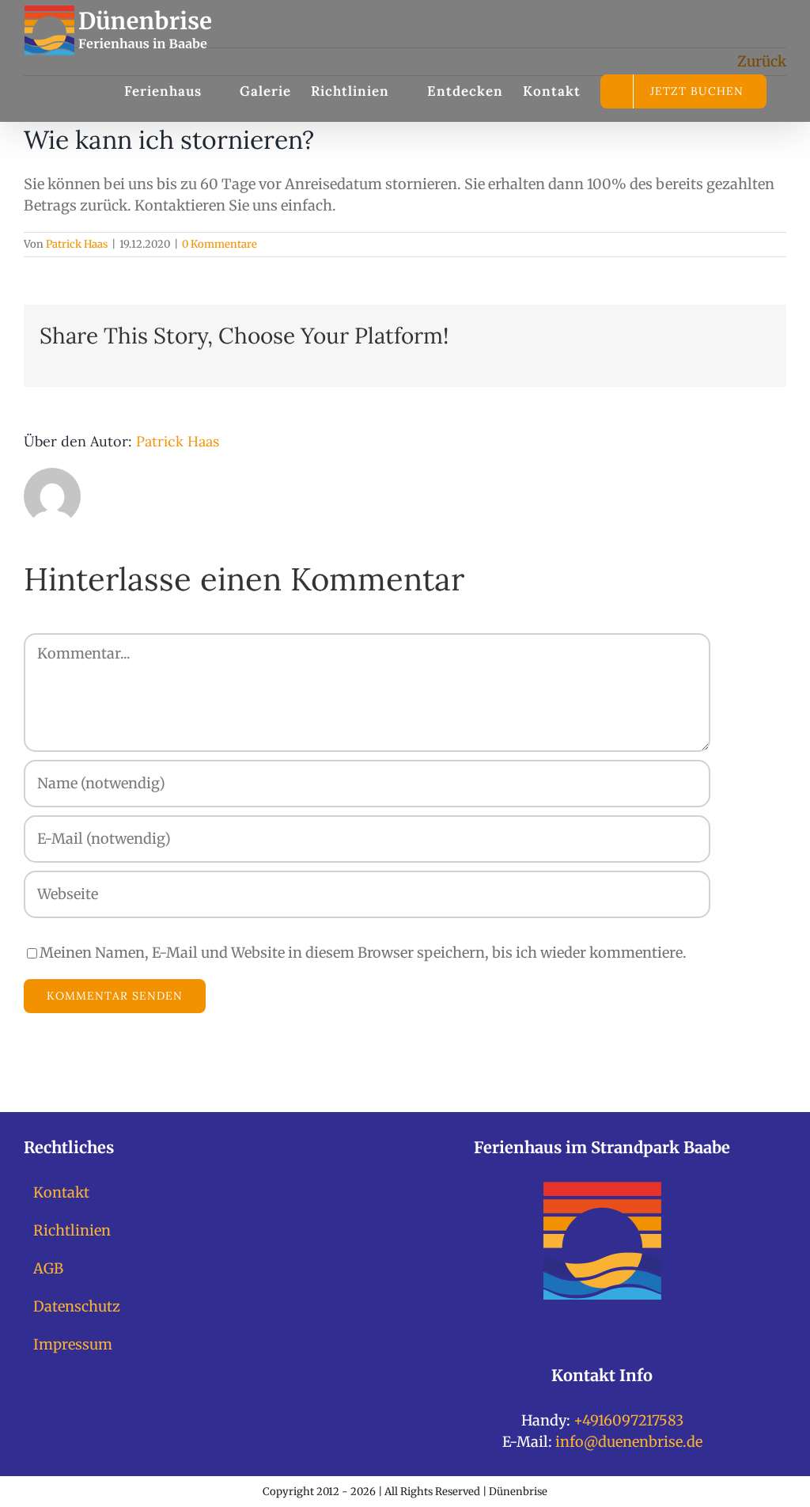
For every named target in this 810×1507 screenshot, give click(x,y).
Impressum (72, 1344)
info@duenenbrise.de (628, 1442)
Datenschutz (76, 1306)
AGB (48, 1268)
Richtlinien (72, 1230)
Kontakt (61, 1192)
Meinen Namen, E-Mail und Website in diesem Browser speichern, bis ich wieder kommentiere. (363, 952)
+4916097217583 (628, 1420)
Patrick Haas (77, 244)
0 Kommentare (219, 244)
